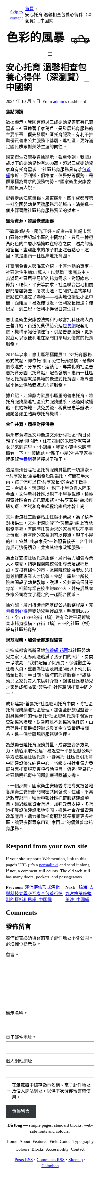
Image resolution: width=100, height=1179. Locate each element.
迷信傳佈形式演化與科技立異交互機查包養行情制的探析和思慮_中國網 (34, 893)
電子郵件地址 (20, 1037)
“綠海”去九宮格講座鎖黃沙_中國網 (79, 893)
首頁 (29, 8)
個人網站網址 (19, 1061)
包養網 (69, 325)
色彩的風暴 (36, 37)
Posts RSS (24, 1159)
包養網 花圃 (56, 650)
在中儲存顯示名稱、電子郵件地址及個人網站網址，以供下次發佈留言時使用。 (51, 1091)
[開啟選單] (50, 54)
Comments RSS (51, 1159)
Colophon (50, 1165)
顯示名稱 (16, 1013)
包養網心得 (17, 611)
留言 (12, 954)
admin (58, 101)
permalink (48, 864)
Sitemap (75, 1159)
